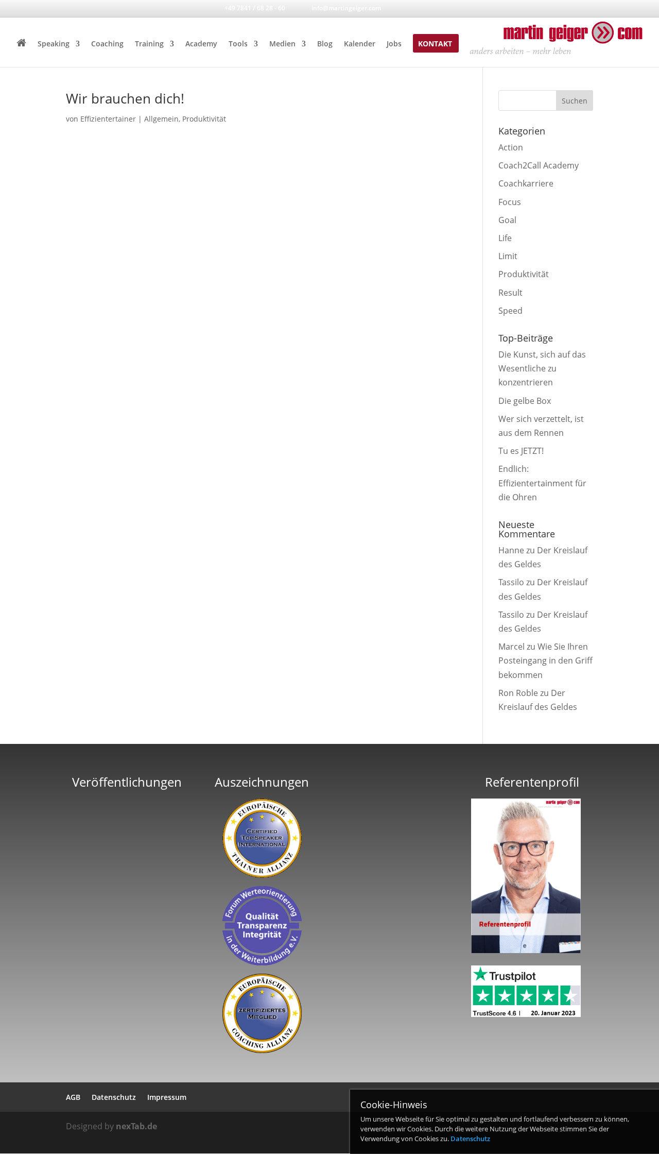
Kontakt (435, 44)
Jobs (394, 44)
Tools (238, 44)
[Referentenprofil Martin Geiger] (526, 950)
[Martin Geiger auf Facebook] (405, 8)
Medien (282, 44)
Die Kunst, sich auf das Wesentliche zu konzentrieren (542, 368)
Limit (507, 256)
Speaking (54, 44)
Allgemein (161, 119)
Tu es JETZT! (521, 450)
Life (505, 238)
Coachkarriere (525, 183)
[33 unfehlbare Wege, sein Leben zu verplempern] (127, 918)
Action (510, 147)
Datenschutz (470, 1138)
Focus (509, 202)
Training (149, 44)
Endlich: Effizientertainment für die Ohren (542, 482)
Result (510, 292)
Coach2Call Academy (538, 165)
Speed (510, 310)
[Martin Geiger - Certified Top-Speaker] (262, 838)
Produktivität (204, 119)
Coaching (107, 44)
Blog (325, 44)
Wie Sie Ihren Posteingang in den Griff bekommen (545, 660)
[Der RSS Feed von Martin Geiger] (439, 8)
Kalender (359, 44)
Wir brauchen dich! (125, 98)
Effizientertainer (108, 119)
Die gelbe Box (524, 400)
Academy (201, 44)
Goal (507, 220)
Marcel (511, 646)
